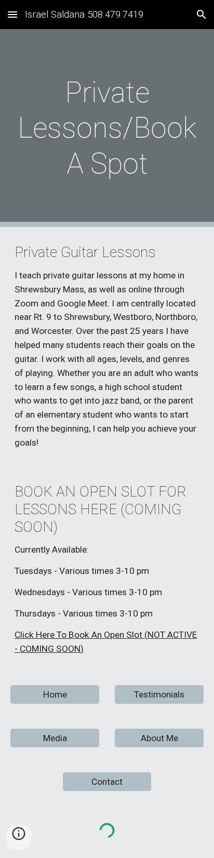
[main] (107, 128)
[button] (12, 14)
